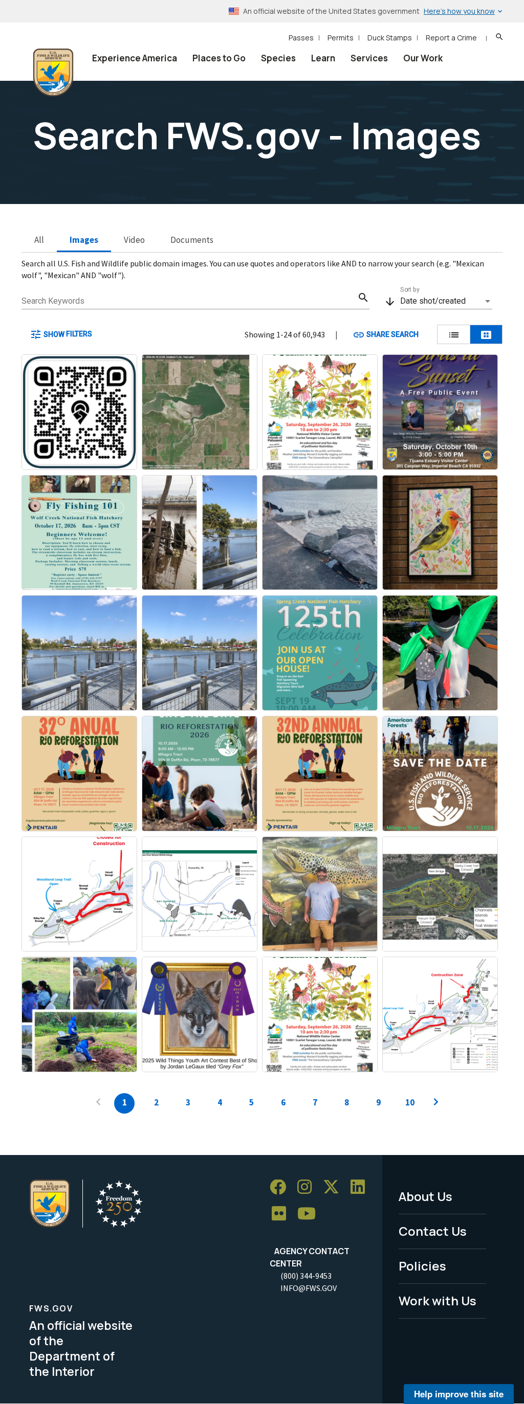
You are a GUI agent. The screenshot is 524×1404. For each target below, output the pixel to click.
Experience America (134, 58)
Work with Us (437, 1300)
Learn (323, 58)
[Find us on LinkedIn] (361, 1187)
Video (134, 239)
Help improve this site (459, 1394)
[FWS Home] (53, 72)
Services (369, 58)
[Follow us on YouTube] (310, 1214)
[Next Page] (436, 1103)
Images (84, 239)
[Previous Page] (98, 1103)
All (39, 239)
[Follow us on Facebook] (281, 1187)
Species (278, 58)
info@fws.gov (308, 1288)
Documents (191, 239)
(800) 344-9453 (306, 1276)
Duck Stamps (389, 37)
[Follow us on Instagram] (308, 1187)
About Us (425, 1196)
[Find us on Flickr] (282, 1214)
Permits (341, 37)
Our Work (423, 58)
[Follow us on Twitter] (334, 1187)
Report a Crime (451, 37)
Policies (422, 1265)
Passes (301, 37)
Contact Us (433, 1230)
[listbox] (446, 301)
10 (409, 1102)
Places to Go (219, 58)
